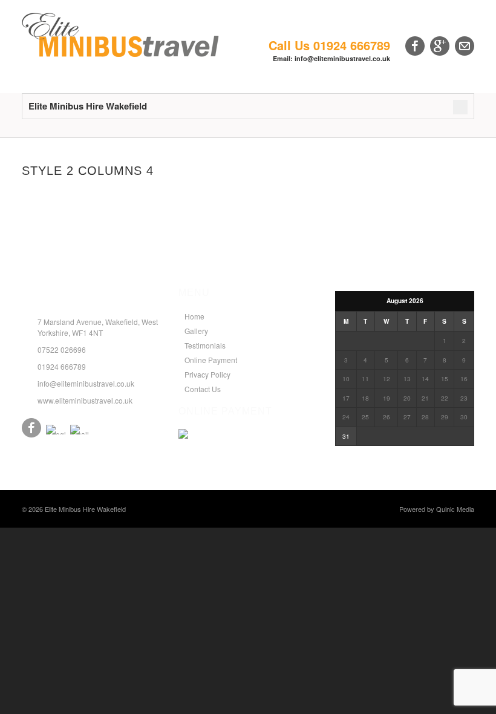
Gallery (196, 331)
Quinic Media (455, 509)
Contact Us (202, 389)
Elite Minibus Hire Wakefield (85, 509)
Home (194, 316)
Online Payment (210, 360)
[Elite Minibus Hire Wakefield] (120, 53)
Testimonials (205, 345)
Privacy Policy (207, 374)
